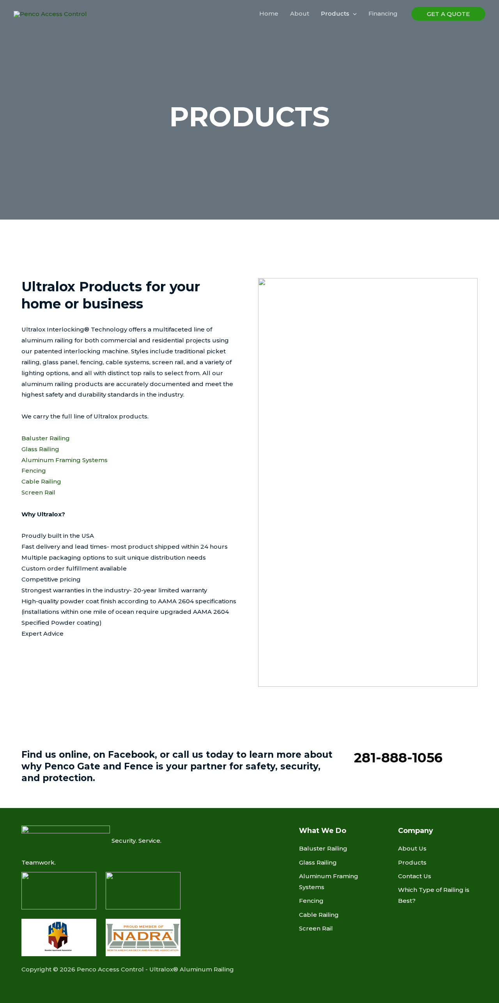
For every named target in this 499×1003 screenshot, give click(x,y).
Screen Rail (38, 492)
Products (412, 862)
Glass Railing (40, 449)
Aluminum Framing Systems (64, 460)
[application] (353, 13)
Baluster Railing (45, 438)
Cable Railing (41, 481)
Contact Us (414, 876)
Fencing (33, 470)
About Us (412, 848)
